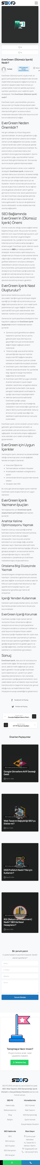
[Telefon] (30, 1162)
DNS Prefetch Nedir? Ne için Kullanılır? (18, 871)
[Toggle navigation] (36, 3)
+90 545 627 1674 (31, 1152)
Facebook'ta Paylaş (21, 700)
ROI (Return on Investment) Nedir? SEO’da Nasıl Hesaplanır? (18, 922)
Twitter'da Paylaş (21, 706)
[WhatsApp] (12, 1162)
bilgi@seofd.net (31, 1149)
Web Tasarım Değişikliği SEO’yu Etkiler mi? (20, 822)
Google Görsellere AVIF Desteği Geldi (20, 773)
